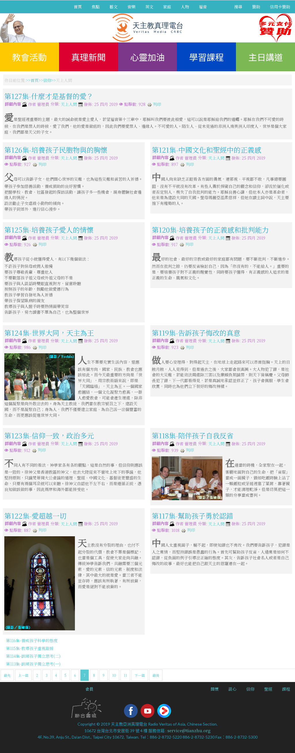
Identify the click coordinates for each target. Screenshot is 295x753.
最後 (155, 675)
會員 (89, 689)
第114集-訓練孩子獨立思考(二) (33, 656)
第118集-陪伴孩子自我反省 (192, 435)
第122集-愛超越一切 (35, 515)
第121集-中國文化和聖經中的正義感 (206, 150)
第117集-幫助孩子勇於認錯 (192, 515)
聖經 (268, 689)
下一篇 (140, 675)
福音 (203, 7)
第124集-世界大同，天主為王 (49, 333)
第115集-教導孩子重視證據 (30, 648)
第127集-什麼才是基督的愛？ (48, 96)
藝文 (113, 7)
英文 (149, 7)
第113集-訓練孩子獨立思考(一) (33, 664)
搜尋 (238, 7)
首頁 (78, 7)
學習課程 (206, 57)
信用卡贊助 (280, 7)
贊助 (256, 7)
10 (114, 675)
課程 (286, 689)
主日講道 (265, 57)
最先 (7, 675)
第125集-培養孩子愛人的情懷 (49, 230)
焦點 (96, 7)
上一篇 (23, 675)
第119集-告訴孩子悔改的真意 (196, 333)
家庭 (167, 7)
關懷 (215, 689)
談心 (232, 689)
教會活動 (29, 57)
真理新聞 (88, 57)
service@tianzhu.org (189, 730)
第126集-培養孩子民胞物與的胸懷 (55, 150)
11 (125, 675)
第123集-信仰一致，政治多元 (49, 435)
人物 (185, 7)
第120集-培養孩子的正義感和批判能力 (210, 230)
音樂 (131, 7)
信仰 (47, 80)
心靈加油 (147, 57)
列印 (156, 104)
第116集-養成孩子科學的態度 (32, 640)
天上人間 (69, 104)
